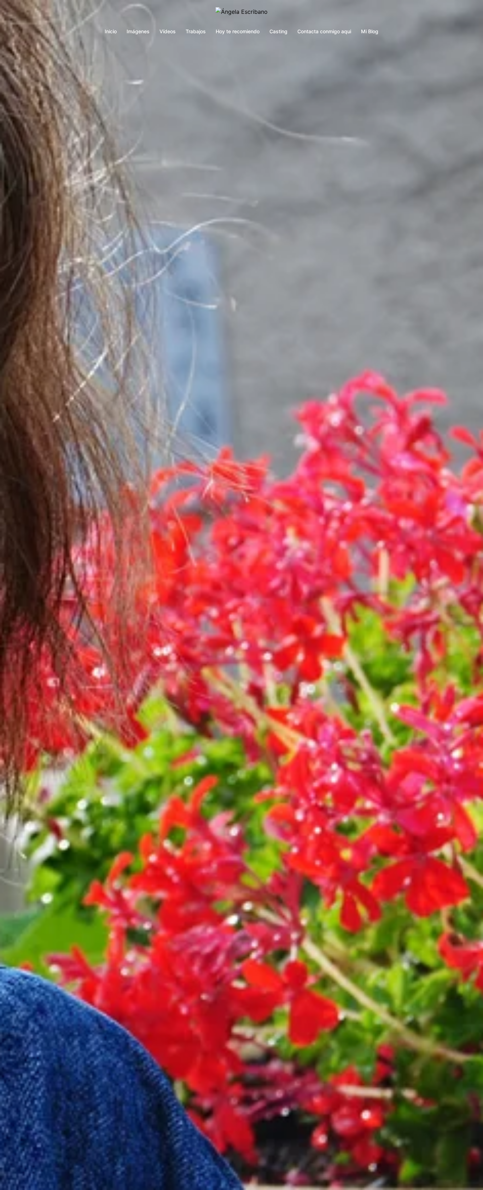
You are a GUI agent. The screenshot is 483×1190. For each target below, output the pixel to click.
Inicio (111, 31)
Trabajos (196, 31)
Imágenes (138, 31)
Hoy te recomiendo (238, 31)
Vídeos (167, 31)
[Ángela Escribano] (241, 13)
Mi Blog (369, 31)
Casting (278, 31)
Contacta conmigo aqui (324, 31)
